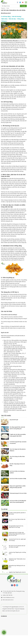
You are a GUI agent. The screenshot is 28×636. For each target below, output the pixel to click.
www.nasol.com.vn (9, 599)
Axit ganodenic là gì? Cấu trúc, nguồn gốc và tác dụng (16, 526)
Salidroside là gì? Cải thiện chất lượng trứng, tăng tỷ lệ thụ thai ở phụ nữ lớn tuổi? (17, 534)
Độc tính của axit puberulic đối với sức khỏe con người (17, 546)
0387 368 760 (9, 595)
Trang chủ (3, 8)
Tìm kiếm (23, 6)
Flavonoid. (16, 355)
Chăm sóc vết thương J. (15, 342)
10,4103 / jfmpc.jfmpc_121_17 (18, 353)
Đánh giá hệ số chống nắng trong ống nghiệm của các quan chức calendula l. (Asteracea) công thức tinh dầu (15, 371)
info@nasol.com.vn (10, 597)
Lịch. (10, 368)
